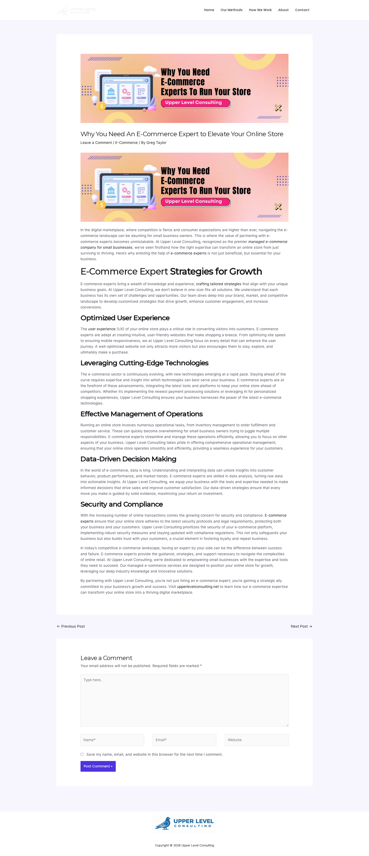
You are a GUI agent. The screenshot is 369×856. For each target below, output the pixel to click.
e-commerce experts (189, 253)
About (283, 10)
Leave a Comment (96, 142)
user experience (102, 329)
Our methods (232, 10)
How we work (260, 10)
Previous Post (71, 626)
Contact (302, 10)
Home (209, 10)
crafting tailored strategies (218, 284)
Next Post (301, 626)
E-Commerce (126, 142)
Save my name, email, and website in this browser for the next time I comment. (154, 754)
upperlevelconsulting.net (198, 586)
